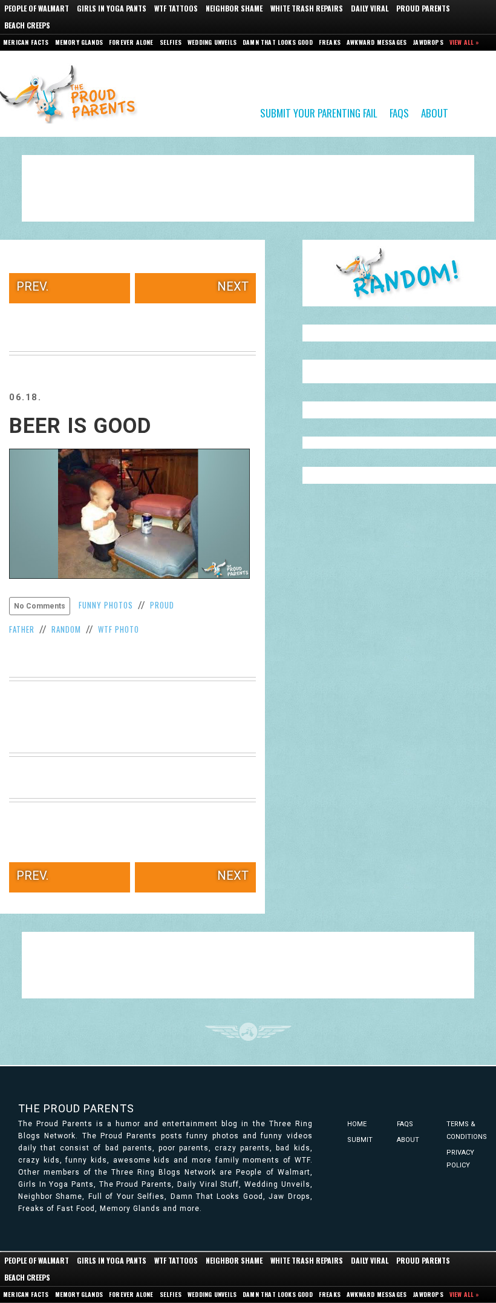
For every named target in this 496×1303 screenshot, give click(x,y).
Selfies (170, 42)
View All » (464, 42)
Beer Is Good (80, 426)
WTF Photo (118, 629)
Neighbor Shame (234, 8)
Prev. (32, 286)
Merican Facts (26, 42)
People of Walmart (36, 8)
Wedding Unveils (212, 42)
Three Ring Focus (248, 1032)
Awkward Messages (376, 42)
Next (233, 286)
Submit (360, 1140)
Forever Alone (131, 42)
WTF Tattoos (176, 8)
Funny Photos (106, 605)
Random (66, 629)
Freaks (330, 42)
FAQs (399, 112)
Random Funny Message (399, 273)
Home (357, 1124)
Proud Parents (423, 8)
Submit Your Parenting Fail (318, 112)
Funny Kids (72, 93)
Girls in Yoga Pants (111, 8)
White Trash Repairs (306, 8)
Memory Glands (79, 42)
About (434, 112)
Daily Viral (369, 8)
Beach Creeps (27, 25)
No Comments (39, 606)
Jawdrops (428, 42)
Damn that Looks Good (278, 42)
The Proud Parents (76, 1108)
